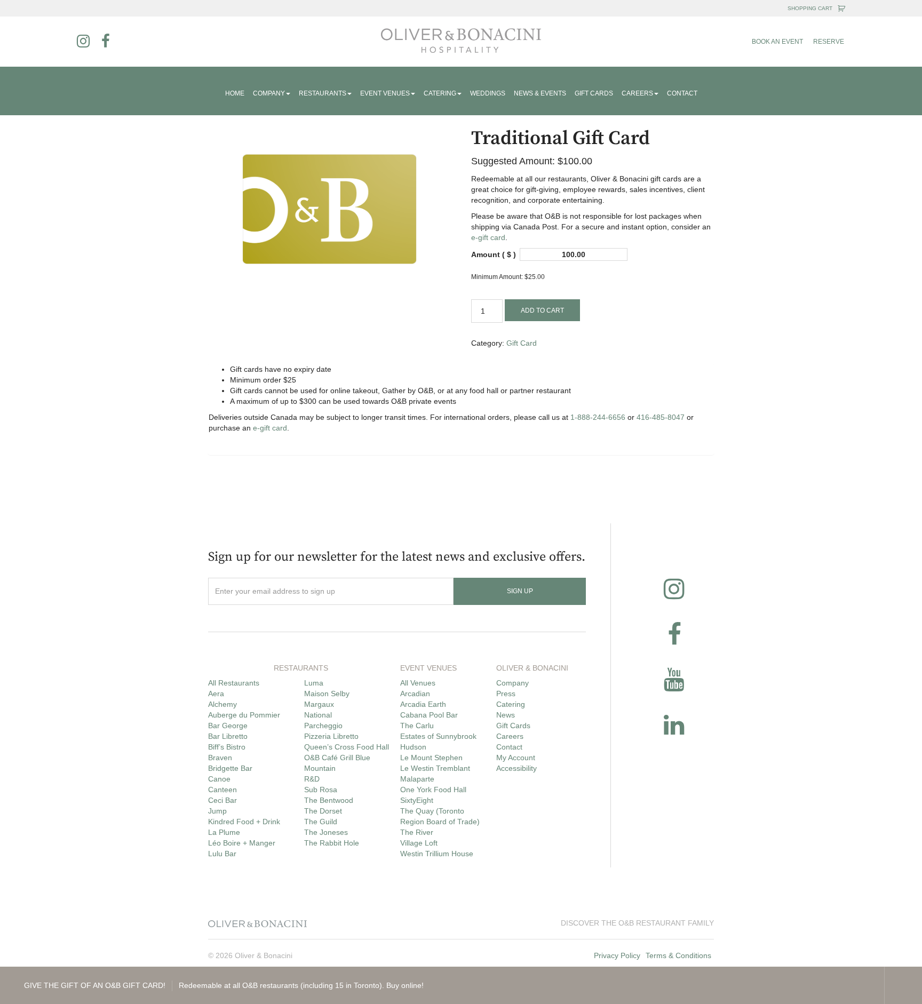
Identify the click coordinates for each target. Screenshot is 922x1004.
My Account (515, 757)
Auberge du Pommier (244, 715)
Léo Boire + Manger (241, 843)
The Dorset (323, 811)
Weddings (487, 93)
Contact (682, 93)
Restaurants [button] (322, 93)
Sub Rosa (320, 789)
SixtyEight (416, 800)
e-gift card (488, 237)
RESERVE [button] (828, 41)
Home (234, 93)
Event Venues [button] (385, 93)
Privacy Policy (617, 955)
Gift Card (521, 343)
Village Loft (419, 843)
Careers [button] (637, 93)
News (505, 715)
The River (416, 832)
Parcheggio (323, 725)
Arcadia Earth (423, 704)
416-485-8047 (661, 417)
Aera (216, 693)
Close (903, 985)
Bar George (228, 725)
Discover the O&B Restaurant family (637, 923)
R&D (312, 779)
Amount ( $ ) (493, 254)
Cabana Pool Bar (429, 715)
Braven (220, 757)
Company (512, 683)
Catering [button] (440, 93)
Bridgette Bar (230, 768)
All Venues (417, 683)
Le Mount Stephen (431, 757)
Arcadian (415, 693)
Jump (217, 811)
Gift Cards (594, 93)
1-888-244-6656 (597, 417)
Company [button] (269, 93)
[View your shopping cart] (841, 8)
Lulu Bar (222, 853)
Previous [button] (827, 985)
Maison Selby (326, 693)
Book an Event (777, 41)
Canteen (222, 789)
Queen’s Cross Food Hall (346, 747)
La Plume (224, 832)
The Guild (320, 821)
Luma (313, 683)
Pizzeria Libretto (331, 736)
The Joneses (326, 832)
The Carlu (417, 725)
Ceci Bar (222, 800)
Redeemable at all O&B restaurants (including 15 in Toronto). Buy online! (224, 985)
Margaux (319, 704)
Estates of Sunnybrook (438, 736)
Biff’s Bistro (226, 747)
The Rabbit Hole (331, 843)
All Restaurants (233, 683)
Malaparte (417, 779)
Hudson (413, 747)
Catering (510, 704)
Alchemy (222, 704)
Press (505, 693)
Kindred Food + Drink (244, 821)
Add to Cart (542, 310)
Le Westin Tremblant (435, 768)
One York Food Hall (433, 789)
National (318, 715)
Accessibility (516, 768)
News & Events (540, 93)
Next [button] (865, 985)
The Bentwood (328, 800)
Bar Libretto (228, 736)
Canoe (219, 779)
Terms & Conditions (678, 955)
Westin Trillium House (436, 853)
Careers (509, 736)
